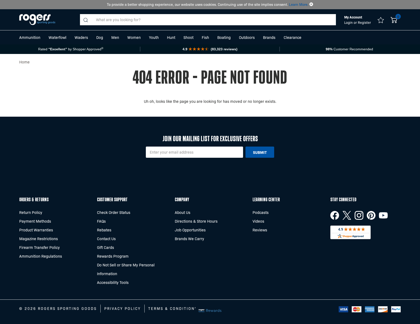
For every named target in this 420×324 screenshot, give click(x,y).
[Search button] (85, 19)
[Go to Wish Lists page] (380, 19)
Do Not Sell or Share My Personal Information (126, 269)
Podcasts (261, 212)
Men (115, 37)
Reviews (260, 229)
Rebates (104, 229)
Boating (224, 37)
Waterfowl (57, 37)
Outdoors (247, 37)
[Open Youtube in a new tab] (383, 215)
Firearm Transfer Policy (39, 247)
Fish (205, 37)
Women (134, 37)
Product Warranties (36, 229)
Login (349, 22)
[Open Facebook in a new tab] (334, 215)
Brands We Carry (189, 238)
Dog (99, 37)
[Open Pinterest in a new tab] (371, 215)
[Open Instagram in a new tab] (359, 215)
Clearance (292, 37)
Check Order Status (113, 212)
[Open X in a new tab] (346, 215)
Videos (258, 221)
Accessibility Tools (113, 282)
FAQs (101, 221)
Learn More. (298, 4)
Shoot (188, 37)
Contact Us (106, 238)
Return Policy (30, 212)
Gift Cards (105, 247)
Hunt (171, 37)
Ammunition (29, 37)
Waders (81, 37)
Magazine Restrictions (38, 238)
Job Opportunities (190, 229)
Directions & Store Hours (196, 221)
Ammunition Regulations (40, 256)
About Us (182, 212)
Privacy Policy (122, 308)
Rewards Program (113, 256)
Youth (154, 37)
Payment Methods (35, 221)
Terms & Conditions (172, 308)
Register (364, 22)
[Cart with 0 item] (394, 19)
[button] (311, 4)
